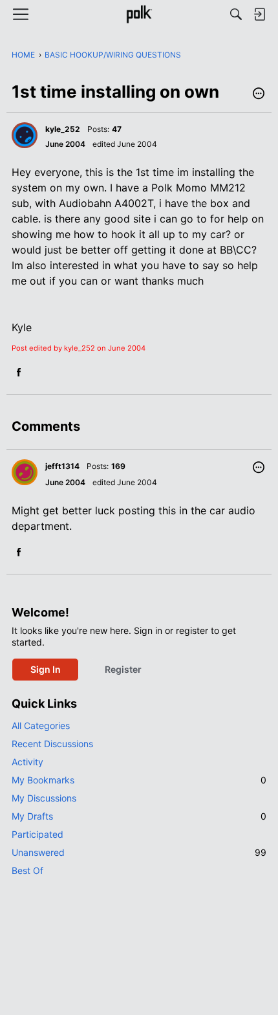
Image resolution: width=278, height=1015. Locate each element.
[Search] (236, 14)
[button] (258, 94)
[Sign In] (259, 14)
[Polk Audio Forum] (139, 14)
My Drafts (139, 816)
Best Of (27, 870)
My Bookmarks (139, 779)
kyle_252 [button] (62, 129)
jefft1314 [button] (62, 466)
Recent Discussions (52, 743)
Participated (37, 834)
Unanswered (139, 852)
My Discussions (44, 797)
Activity (27, 761)
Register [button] (123, 669)
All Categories (41, 725)
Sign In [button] (45, 669)
